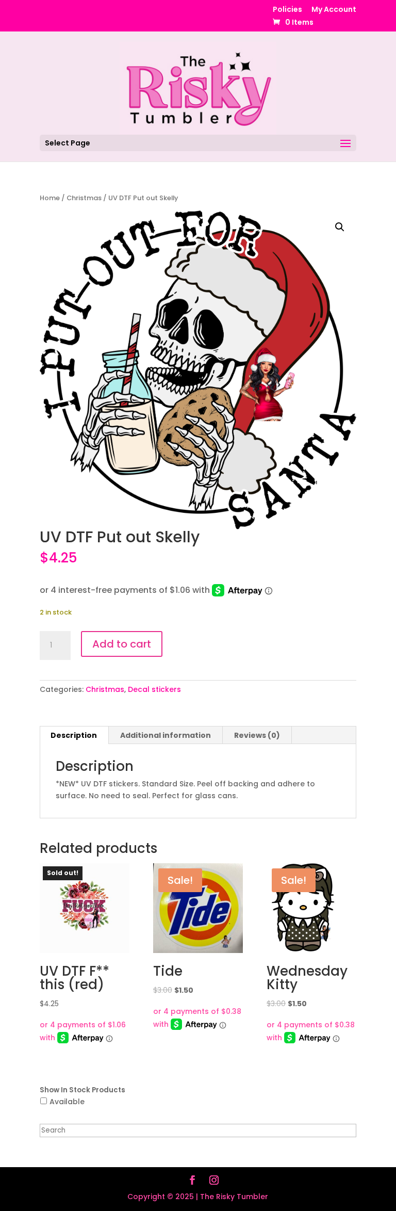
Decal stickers (154, 689)
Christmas (84, 198)
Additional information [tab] (165, 735)
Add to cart (121, 644)
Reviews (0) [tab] (257, 735)
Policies (287, 10)
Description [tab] (74, 735)
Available (67, 1101)
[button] (340, 227)
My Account (333, 10)
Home (50, 198)
